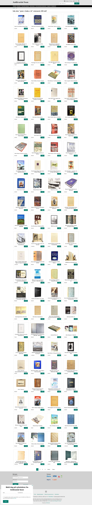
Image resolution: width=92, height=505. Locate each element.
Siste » (53, 469)
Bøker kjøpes (32, 6)
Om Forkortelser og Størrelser (41, 6)
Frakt (35, 494)
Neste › (48, 469)
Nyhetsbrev (57, 494)
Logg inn (48, 6)
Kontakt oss (54, 6)
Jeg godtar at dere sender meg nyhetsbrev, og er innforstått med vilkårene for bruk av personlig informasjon (17, 498)
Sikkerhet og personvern (49, 494)
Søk (76, 3)
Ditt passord (15, 479)
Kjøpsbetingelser (40, 494)
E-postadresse (20, 492)
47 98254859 (50, 496)
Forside (14, 6)
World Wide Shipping (25, 6)
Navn (4, 492)
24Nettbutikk (48, 502)
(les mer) (14, 498)
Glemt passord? (25, 484)
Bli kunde (18, 6)
